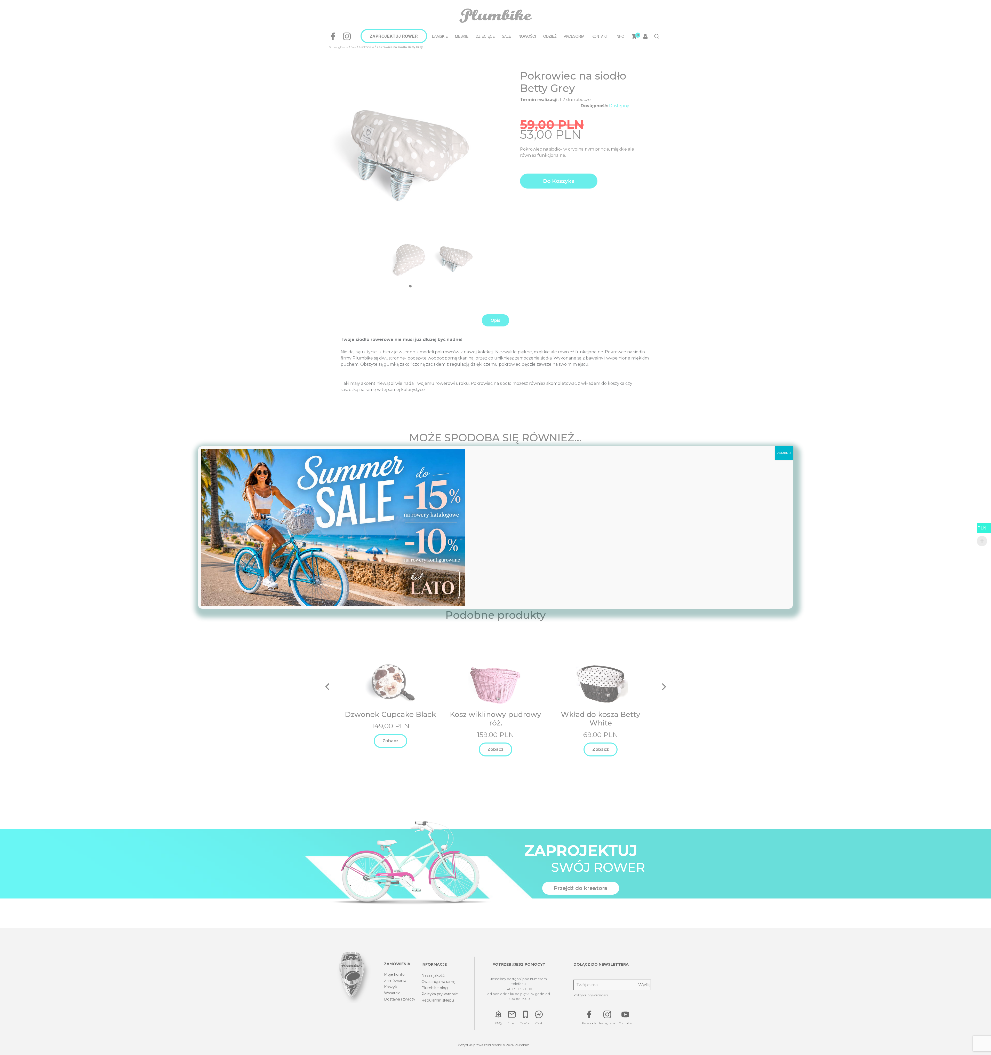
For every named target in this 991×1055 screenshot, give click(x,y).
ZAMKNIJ (784, 453)
